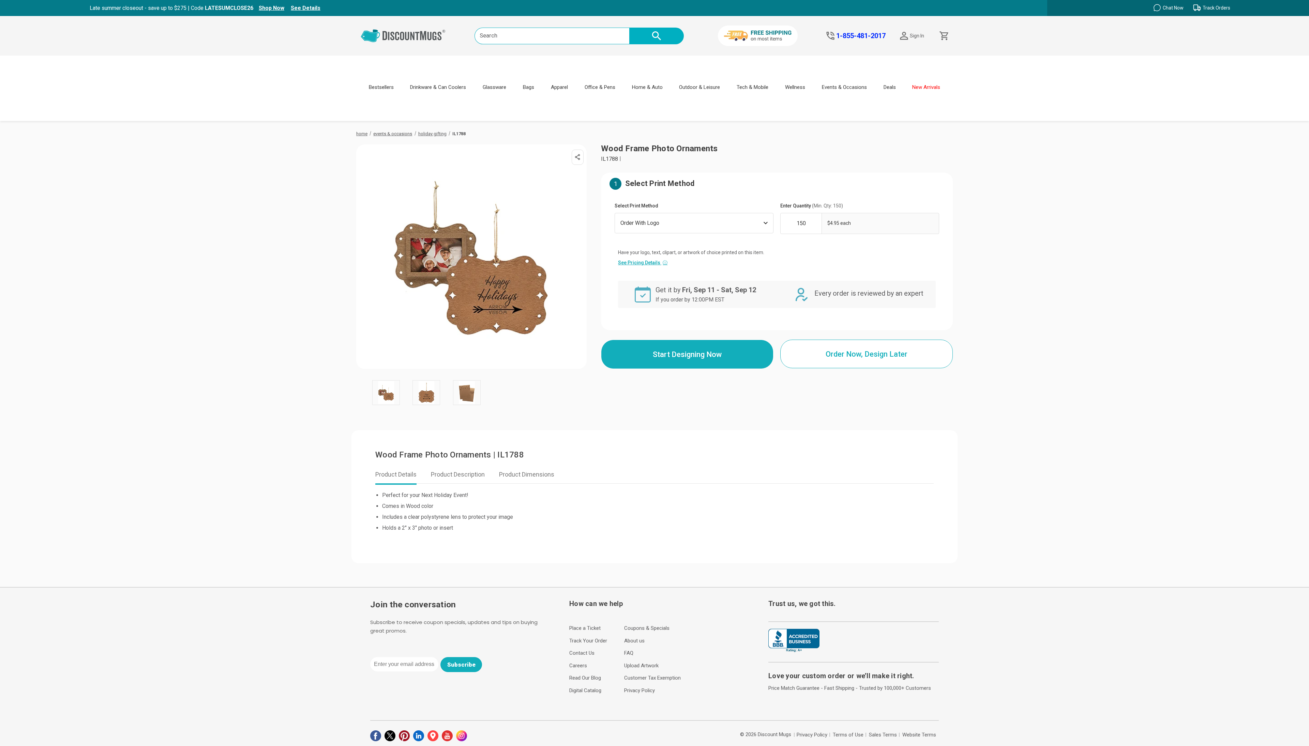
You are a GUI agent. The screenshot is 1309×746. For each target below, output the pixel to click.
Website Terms (919, 735)
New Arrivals (926, 87)
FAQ (628, 653)
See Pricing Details (642, 262)
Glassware (494, 87)
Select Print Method (636, 205)
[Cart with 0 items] (943, 36)
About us (634, 641)
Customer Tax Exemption (652, 678)
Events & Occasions (844, 87)
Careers (578, 666)
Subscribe (461, 664)
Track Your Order (588, 641)
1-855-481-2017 (861, 36)
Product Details (396, 474)
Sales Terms (883, 735)
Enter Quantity (811, 205)
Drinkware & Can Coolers (438, 87)
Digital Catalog (585, 690)
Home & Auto (647, 87)
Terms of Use (848, 735)
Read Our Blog (585, 678)
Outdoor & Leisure (699, 87)
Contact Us (582, 653)
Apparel (559, 87)
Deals (890, 87)
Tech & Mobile (752, 87)
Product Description (458, 474)
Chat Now (1173, 8)
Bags (528, 87)
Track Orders (1216, 8)
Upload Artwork (641, 666)
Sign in (917, 35)
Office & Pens (600, 87)
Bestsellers (381, 87)
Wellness (795, 87)
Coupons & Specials (646, 628)
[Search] (656, 36)
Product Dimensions (526, 474)
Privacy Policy (639, 690)
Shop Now (271, 8)
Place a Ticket (585, 628)
